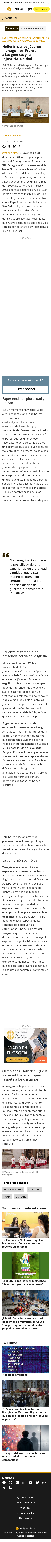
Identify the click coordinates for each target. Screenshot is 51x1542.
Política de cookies (26, 1513)
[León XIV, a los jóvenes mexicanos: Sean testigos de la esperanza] (25, 1265)
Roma (7, 1196)
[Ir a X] (11, 1482)
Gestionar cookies (25, 1536)
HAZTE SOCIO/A (25, 389)
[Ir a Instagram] (18, 1482)
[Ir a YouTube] (31, 1482)
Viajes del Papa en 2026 (34, 2)
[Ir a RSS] (11, 1487)
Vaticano (21, 1196)
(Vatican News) (11, 153)
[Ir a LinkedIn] (24, 1482)
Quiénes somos (25, 1497)
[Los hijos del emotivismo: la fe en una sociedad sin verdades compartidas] (25, 1438)
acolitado (34, 1189)
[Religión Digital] (20, 9)
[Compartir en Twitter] (9, 146)
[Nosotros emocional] (25, 1359)
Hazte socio (25, 1518)
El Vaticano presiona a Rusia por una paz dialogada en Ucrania (33, 28)
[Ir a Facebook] (4, 1482)
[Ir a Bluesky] (38, 1482)
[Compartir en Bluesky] (14, 146)
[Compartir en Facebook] (4, 146)
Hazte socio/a (41, 9)
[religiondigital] (25, 1528)
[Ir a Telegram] (4, 1487)
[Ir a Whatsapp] (44, 1482)
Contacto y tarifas (25, 1502)
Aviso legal (25, 1507)
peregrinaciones (13, 1189)
